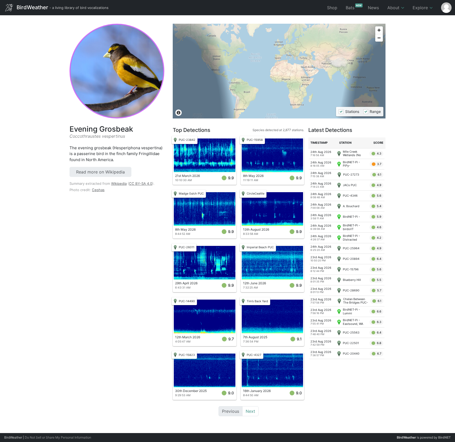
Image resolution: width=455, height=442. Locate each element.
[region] (279, 71)
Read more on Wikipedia (100, 172)
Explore (421, 7)
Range (375, 112)
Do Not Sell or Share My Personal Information (58, 437)
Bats (354, 7)
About (394, 7)
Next (250, 411)
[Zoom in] (379, 30)
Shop (332, 7)
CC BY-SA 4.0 (140, 183)
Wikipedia (119, 183)
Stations (352, 112)
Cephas (98, 190)
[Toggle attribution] (178, 113)
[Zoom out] (379, 38)
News (373, 7)
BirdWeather (61, 7)
